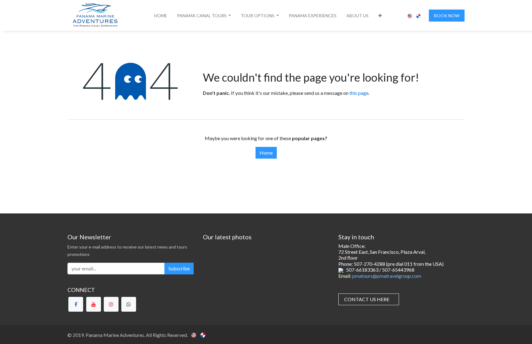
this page (359, 93)
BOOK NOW (446, 15)
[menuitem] (160, 15)
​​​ (366, 299)
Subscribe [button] (179, 268)
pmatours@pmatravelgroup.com (386, 276)
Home (266, 153)
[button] (204, 15)
